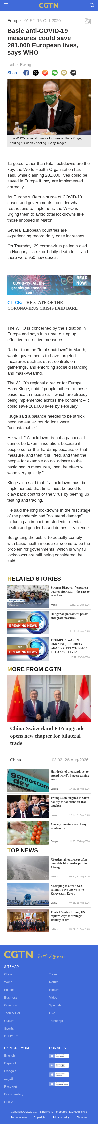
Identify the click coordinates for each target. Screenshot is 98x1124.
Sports (9, 1028)
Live (52, 1013)
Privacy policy (61, 1117)
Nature (54, 982)
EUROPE (11, 1036)
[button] (10, 604)
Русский (10, 1086)
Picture (54, 990)
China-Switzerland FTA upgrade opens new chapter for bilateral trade (47, 735)
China (8, 974)
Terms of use (19, 1117)
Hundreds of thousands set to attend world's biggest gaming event (70, 775)
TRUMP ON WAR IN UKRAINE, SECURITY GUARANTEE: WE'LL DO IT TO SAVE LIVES (69, 646)
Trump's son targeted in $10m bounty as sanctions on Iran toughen (70, 801)
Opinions (10, 1005)
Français (10, 1071)
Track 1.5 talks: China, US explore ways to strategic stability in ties (68, 916)
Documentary (13, 1094)
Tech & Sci (12, 1013)
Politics (9, 990)
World (8, 982)
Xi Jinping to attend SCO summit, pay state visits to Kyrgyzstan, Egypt (67, 889)
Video (53, 997)
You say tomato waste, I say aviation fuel (68, 826)
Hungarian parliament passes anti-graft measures (69, 616)
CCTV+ (9, 1102)
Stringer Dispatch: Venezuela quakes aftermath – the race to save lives (70, 591)
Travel (53, 974)
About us (82, 1117)
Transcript (56, 1021)
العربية (8, 1079)
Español (10, 1063)
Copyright (40, 1117)
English (9, 1055)
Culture (9, 1021)
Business (11, 997)
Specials (55, 1005)
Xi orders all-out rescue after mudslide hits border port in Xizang (69, 863)
